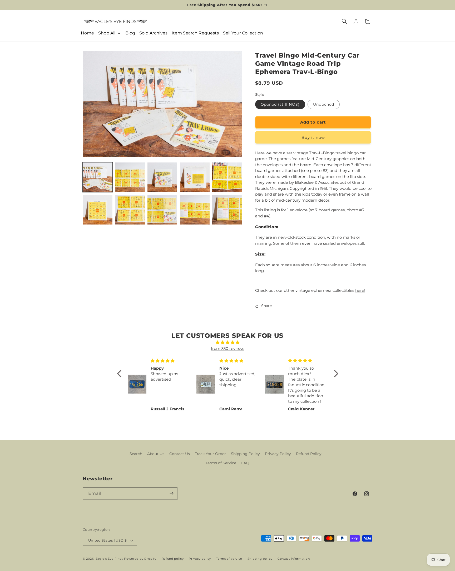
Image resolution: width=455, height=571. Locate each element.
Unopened (323, 104)
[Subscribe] (171, 493)
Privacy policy (200, 558)
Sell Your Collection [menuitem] (243, 32)
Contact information (294, 558)
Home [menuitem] (87, 32)
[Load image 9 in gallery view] (195, 210)
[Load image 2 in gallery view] (130, 177)
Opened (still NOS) (280, 104)
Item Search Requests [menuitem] (195, 32)
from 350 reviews (227, 348)
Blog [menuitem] (130, 32)
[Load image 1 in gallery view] (97, 177)
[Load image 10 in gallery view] (227, 210)
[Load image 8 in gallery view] (162, 210)
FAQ (245, 463)
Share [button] (266, 305)
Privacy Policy (278, 453)
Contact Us (179, 453)
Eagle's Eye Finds (109, 559)
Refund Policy (309, 453)
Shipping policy (260, 558)
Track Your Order (210, 453)
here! (360, 290)
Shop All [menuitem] (106, 32)
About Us (155, 453)
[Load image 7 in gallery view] (130, 210)
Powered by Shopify (140, 559)
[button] (344, 21)
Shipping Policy (245, 453)
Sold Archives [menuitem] (153, 32)
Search (136, 453)
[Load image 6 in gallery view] (97, 210)
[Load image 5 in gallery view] (227, 177)
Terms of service (229, 558)
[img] (228, 343)
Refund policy (173, 558)
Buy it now (313, 137)
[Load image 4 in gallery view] (195, 177)
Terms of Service (221, 463)
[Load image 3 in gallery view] (162, 177)
